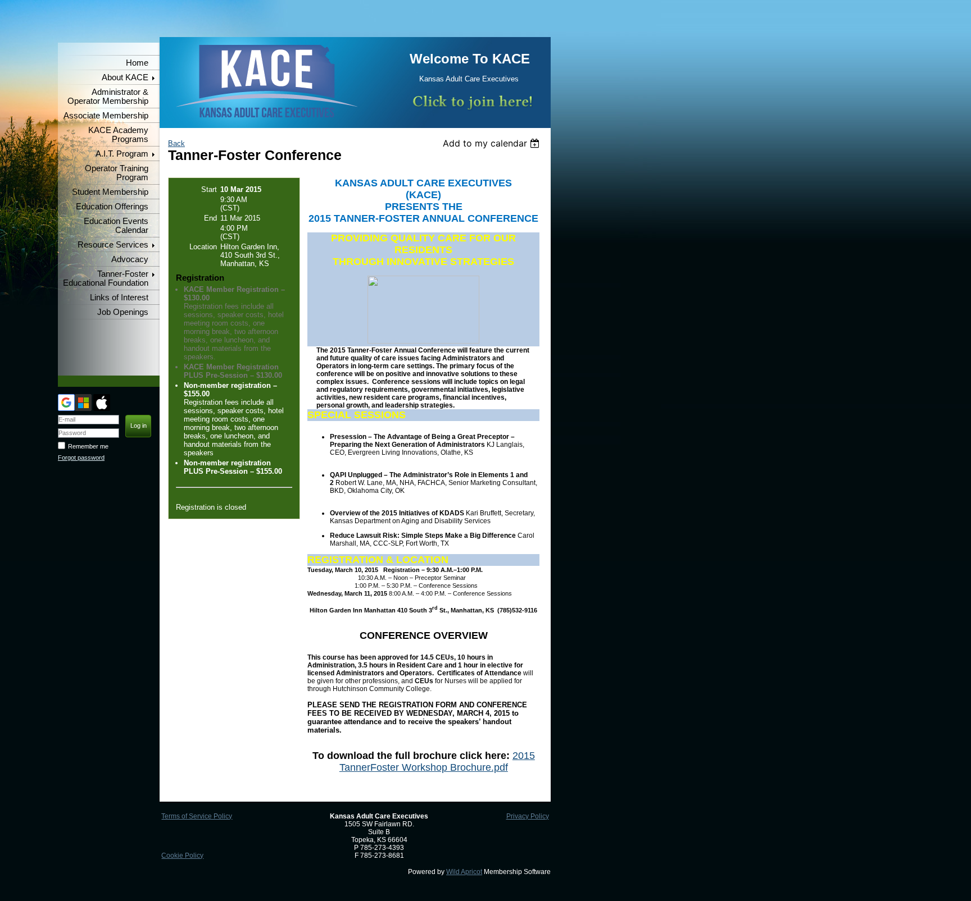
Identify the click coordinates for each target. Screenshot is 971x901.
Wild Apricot (464, 872)
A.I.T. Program (122, 153)
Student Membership (110, 191)
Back (176, 143)
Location (203, 247)
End (210, 218)
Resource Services (113, 244)
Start (209, 189)
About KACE (125, 77)
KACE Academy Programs (118, 135)
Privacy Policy (527, 816)
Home (137, 62)
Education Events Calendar (116, 226)
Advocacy (129, 259)
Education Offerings (112, 206)
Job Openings (122, 312)
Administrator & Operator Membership (107, 97)
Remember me (88, 446)
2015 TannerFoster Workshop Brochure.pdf (437, 761)
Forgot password (81, 457)
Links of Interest (119, 297)
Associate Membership (105, 115)
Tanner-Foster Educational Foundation (105, 278)
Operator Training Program (116, 173)
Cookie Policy (182, 855)
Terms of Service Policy (196, 816)
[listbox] (492, 143)
